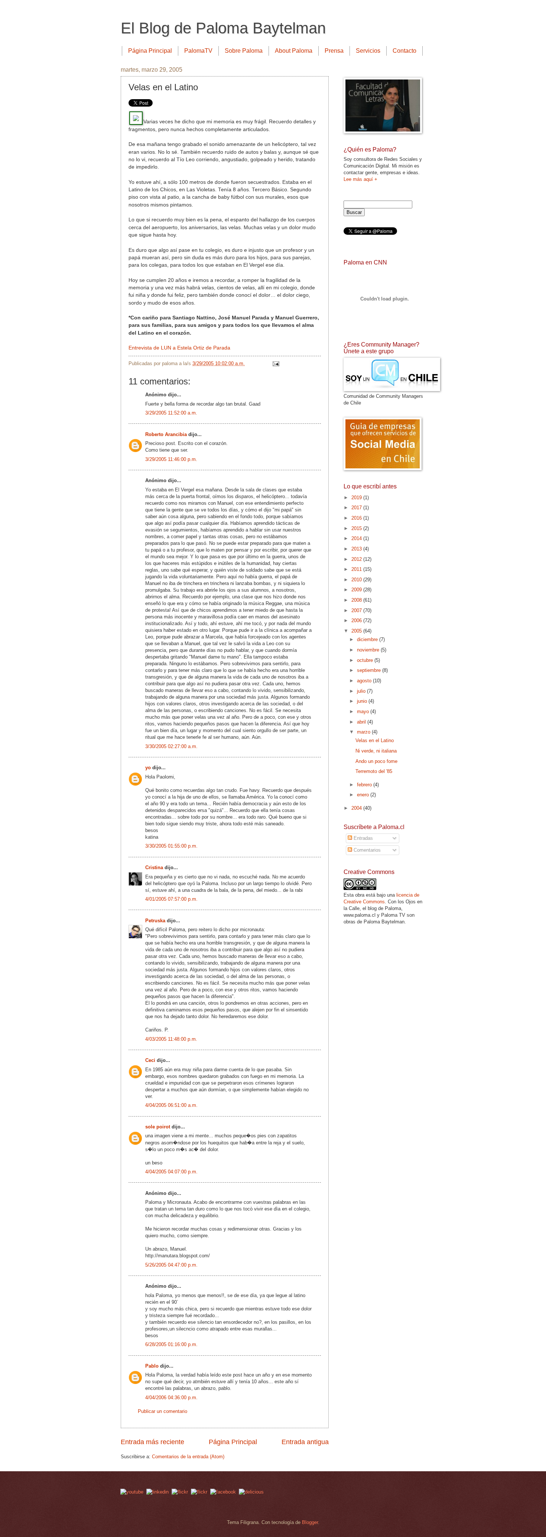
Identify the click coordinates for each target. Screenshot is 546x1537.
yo (148, 767)
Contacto (404, 51)
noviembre (369, 650)
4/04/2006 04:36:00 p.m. (171, 1397)
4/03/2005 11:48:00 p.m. (171, 1039)
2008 (357, 600)
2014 (357, 538)
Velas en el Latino (374, 740)
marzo (364, 732)
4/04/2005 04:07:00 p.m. (171, 1171)
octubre (365, 660)
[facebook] (223, 1492)
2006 (357, 620)
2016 (357, 518)
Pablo (152, 1366)
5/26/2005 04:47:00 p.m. (171, 1265)
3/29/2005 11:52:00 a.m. (171, 413)
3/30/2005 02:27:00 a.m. (171, 746)
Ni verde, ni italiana (376, 751)
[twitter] (179, 1492)
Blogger (310, 1522)
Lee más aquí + (360, 179)
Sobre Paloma (244, 51)
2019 (357, 497)
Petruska (155, 920)
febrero (365, 784)
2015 (357, 528)
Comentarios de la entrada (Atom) (188, 1456)
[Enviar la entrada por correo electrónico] (275, 363)
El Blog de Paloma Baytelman (223, 28)
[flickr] (199, 1492)
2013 (357, 549)
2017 (357, 507)
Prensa (334, 51)
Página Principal (150, 51)
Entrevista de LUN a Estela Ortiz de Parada (179, 348)
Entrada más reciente (152, 1442)
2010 (357, 579)
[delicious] (251, 1492)
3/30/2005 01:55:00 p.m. (171, 846)
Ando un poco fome (376, 761)
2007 (357, 610)
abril (362, 722)
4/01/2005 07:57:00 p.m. (171, 899)
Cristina (154, 867)
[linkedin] (157, 1492)
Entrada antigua (305, 1442)
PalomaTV (198, 51)
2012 (357, 559)
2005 (357, 631)
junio (362, 701)
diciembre (368, 639)
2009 (357, 589)
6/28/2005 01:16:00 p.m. (171, 1344)
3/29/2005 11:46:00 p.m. (171, 459)
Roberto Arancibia (166, 434)
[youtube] (132, 1492)
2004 (357, 808)
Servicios (368, 51)
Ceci (150, 1060)
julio (362, 691)
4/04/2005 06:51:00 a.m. (171, 1105)
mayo (363, 711)
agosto (365, 680)
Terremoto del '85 (373, 771)
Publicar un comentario (162, 1411)
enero (363, 794)
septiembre (369, 670)
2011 (357, 569)
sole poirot (157, 1127)
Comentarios (366, 850)
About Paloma (293, 51)
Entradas (362, 838)
